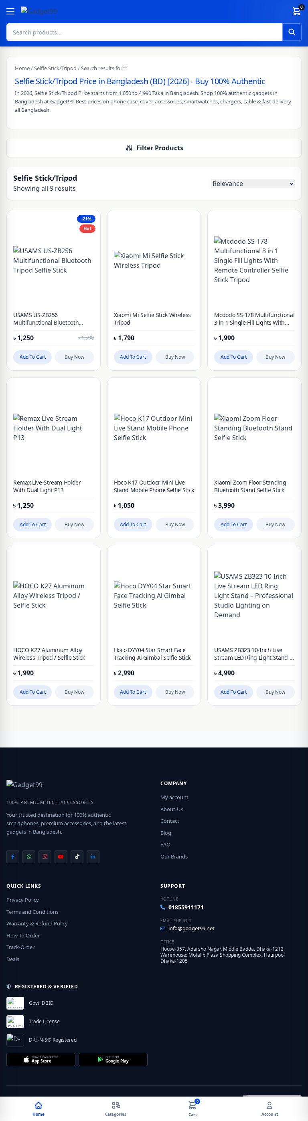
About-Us (171, 809)
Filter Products (159, 147)
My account (174, 797)
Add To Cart (33, 356)
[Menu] (10, 11)
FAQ (165, 844)
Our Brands (174, 856)
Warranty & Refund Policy (37, 923)
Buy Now (74, 356)
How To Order (23, 935)
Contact (169, 820)
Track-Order (20, 947)
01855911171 (186, 907)
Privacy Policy (22, 899)
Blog (165, 832)
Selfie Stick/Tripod (55, 68)
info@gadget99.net (191, 928)
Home (22, 68)
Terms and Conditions (32, 911)
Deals (12, 959)
